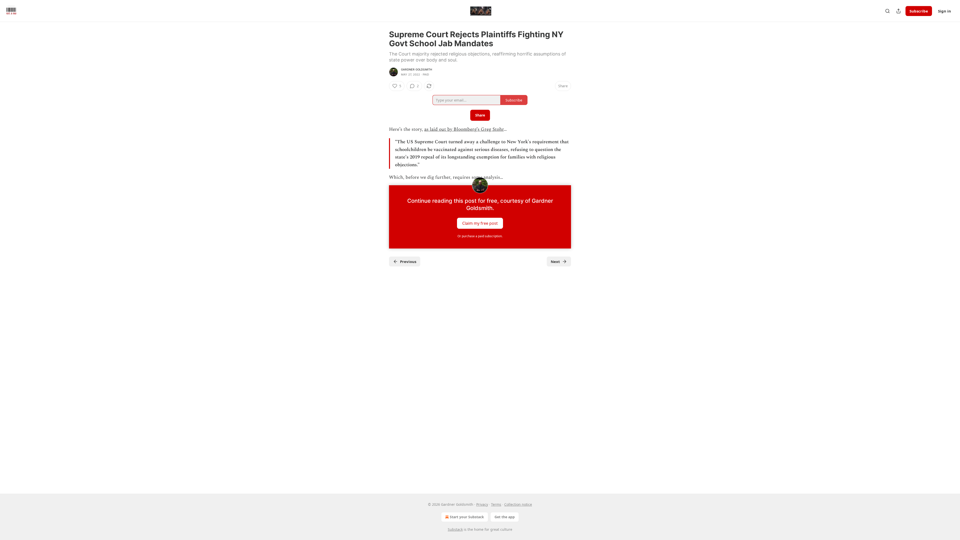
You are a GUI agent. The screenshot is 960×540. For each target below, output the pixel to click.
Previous (408, 261)
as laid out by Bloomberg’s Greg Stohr (464, 129)
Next (555, 261)
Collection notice (518, 504)
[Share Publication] (899, 11)
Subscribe (919, 11)
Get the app (504, 516)
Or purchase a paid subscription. (480, 236)
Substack (455, 529)
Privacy (482, 504)
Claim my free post (480, 223)
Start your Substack (467, 516)
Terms (496, 504)
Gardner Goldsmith (416, 69)
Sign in (944, 11)
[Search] (887, 11)
